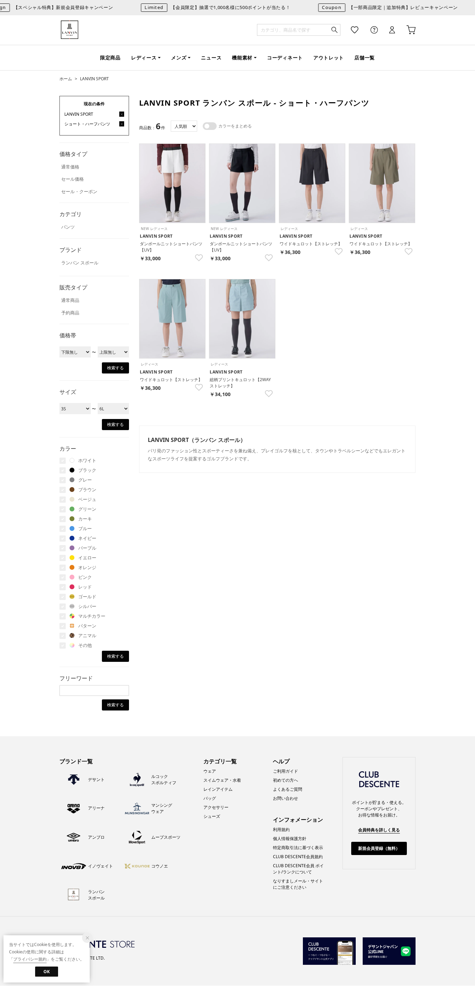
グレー (85, 480)
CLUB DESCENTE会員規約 (298, 857)
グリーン (87, 509)
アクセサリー (215, 807)
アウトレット (328, 57)
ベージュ (87, 499)
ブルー (85, 528)
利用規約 (281, 829)
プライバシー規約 (30, 959)
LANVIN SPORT (69, 30)
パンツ (68, 227)
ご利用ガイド (285, 771)
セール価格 (72, 179)
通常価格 (70, 167)
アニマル (87, 635)
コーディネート (285, 57)
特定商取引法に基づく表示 (298, 848)
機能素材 (242, 57)
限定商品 (110, 57)
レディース (144, 57)
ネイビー (87, 538)
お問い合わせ (285, 798)
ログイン (387, 30)
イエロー (87, 557)
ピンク (85, 577)
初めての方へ (285, 780)
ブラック (87, 470)
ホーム (65, 79)
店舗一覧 (364, 57)
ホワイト (87, 460)
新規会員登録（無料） (379, 848)
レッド (85, 587)
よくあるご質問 (287, 789)
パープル (87, 548)
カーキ (85, 519)
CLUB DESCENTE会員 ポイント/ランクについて (298, 869)
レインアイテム (218, 789)
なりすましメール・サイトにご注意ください (298, 884)
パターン (87, 626)
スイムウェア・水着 (222, 780)
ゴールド (87, 596)
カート (406, 30)
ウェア (209, 771)
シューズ (211, 816)
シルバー (87, 606)
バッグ (209, 798)
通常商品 (70, 300)
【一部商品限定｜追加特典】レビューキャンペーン (383, 7)
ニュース (211, 57)
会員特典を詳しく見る (379, 830)
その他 (85, 645)
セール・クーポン (79, 191)
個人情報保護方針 (289, 838)
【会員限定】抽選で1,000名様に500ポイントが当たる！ (211, 7)
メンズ (178, 57)
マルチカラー (91, 616)
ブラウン (87, 489)
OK (46, 972)
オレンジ (87, 567)
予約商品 (70, 313)
